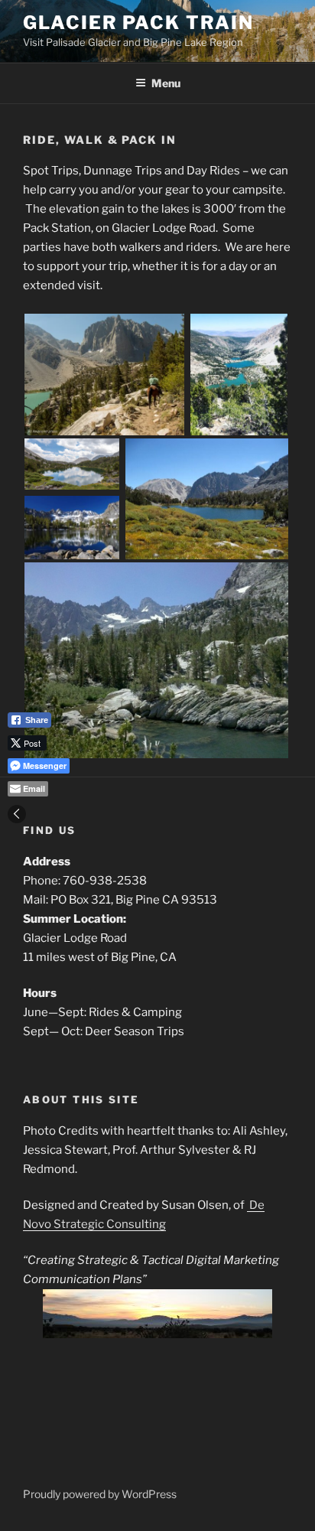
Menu (165, 83)
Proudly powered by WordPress (100, 1493)
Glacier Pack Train (138, 22)
